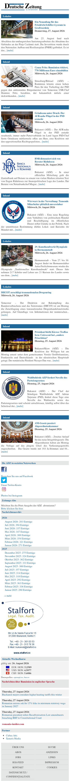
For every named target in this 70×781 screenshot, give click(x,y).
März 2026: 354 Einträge (17, 538)
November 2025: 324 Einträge (20, 556)
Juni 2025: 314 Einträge (17, 572)
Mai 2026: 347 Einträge (17, 531)
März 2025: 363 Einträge (17, 583)
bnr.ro (26, 677)
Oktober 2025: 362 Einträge (19, 559)
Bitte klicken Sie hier (12, 508)
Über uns (18, 747)
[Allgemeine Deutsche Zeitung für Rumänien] (26, 6)
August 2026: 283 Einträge (18, 521)
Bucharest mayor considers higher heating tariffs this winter (32, 694)
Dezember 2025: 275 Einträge (20, 552)
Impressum (52, 762)
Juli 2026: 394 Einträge (17, 524)
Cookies (52, 767)
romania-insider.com (13, 724)
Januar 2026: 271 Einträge (18, 545)
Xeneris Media (13, 738)
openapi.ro (18, 677)
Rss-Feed (18, 762)
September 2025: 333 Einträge (20, 562)
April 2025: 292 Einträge (17, 579)
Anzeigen (52, 752)
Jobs (18, 757)
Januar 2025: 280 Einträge (18, 589)
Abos (18, 752)
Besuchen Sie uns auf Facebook (17, 476)
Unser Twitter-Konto (11, 485)
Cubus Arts (11, 735)
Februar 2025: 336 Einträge (19, 586)
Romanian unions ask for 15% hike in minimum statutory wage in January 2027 (34, 704)
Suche (52, 747)
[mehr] (9, 50)
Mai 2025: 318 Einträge (17, 576)
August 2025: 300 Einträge (18, 566)
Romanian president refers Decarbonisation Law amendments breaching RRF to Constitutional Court (33, 716)
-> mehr (8, 595)
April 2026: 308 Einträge (17, 535)
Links (52, 757)
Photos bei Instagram (11, 495)
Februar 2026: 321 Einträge (19, 541)
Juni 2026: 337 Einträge (17, 528)
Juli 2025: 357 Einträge (17, 569)
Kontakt (18, 767)
